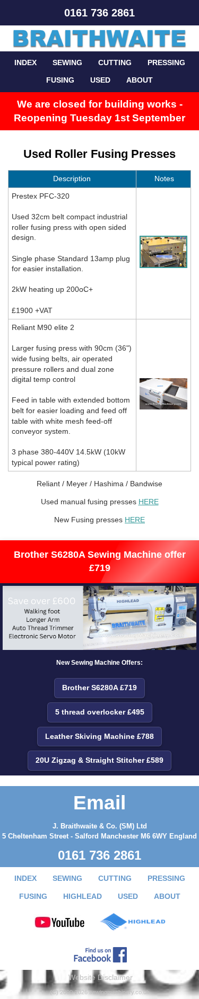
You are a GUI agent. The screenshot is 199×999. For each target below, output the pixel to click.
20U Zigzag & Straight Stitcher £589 (99, 760)
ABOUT (139, 80)
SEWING (67, 62)
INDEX (25, 62)
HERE (149, 501)
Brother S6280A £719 (99, 687)
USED (100, 80)
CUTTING (115, 62)
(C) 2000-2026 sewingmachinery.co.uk (100, 992)
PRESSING (166, 62)
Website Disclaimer (100, 977)
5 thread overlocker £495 (99, 712)
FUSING (60, 80)
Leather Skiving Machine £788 (99, 736)
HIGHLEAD (82, 896)
